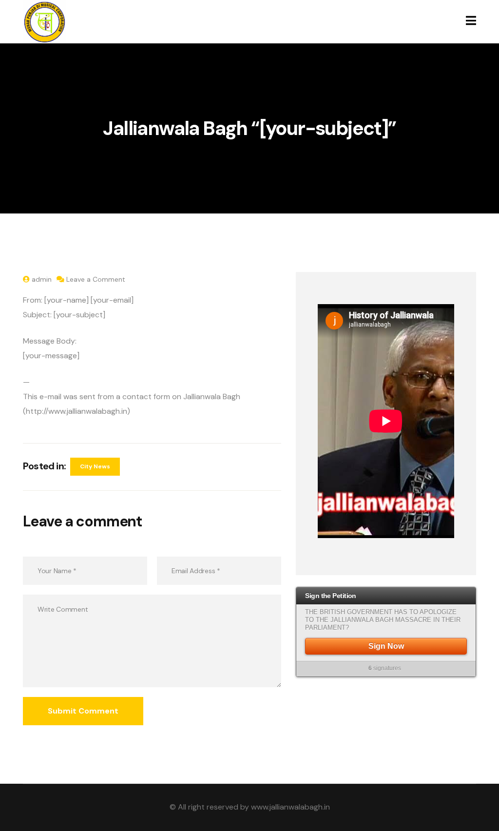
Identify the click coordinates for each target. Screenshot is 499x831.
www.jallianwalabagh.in (290, 807)
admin (42, 279)
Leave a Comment (95, 279)
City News (95, 466)
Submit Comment (83, 711)
